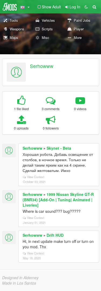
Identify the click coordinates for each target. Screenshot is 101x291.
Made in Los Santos (19, 283)
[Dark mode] (86, 6)
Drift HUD (55, 235)
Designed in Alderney (20, 277)
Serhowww (41, 65)
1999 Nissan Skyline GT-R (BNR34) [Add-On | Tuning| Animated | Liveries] (58, 200)
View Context (35, 177)
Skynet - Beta (59, 148)
